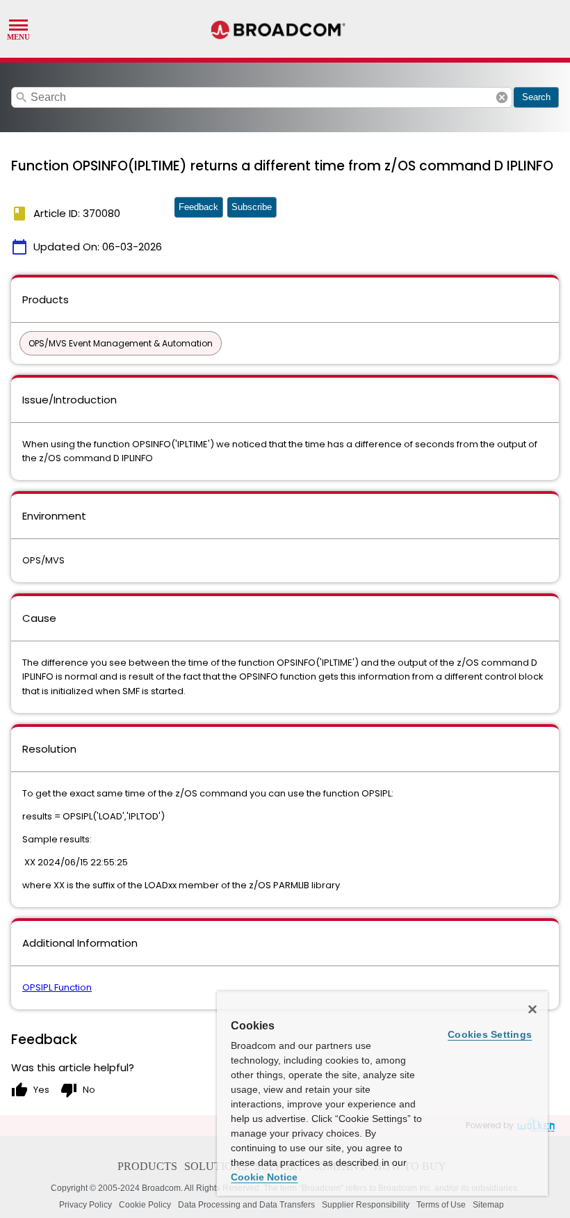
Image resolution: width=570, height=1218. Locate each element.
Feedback (198, 207)
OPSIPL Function (57, 987)
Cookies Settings (490, 1034)
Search (536, 97)
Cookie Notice (264, 1177)
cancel (502, 97)
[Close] (532, 1009)
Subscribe (251, 207)
